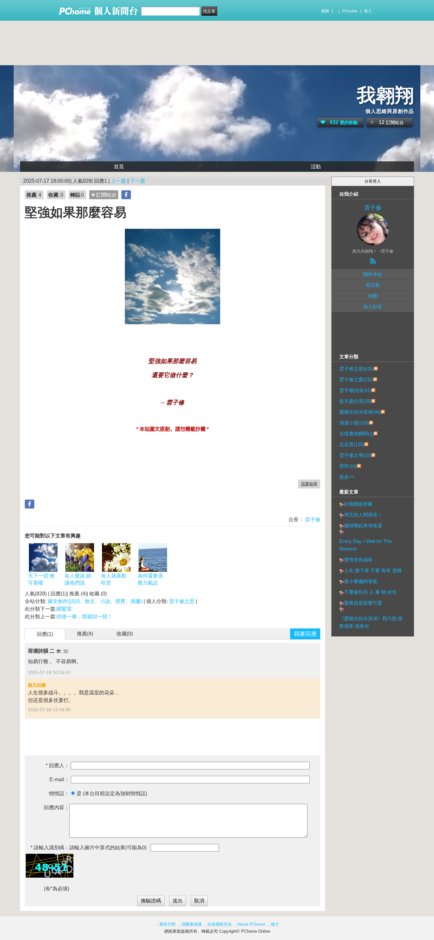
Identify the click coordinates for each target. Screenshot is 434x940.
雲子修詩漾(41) (355, 390)
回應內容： (56, 807)
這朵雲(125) (351, 444)
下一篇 (137, 181)
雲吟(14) (348, 466)
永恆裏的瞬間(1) (356, 433)
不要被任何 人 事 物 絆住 (370, 592)
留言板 (373, 285)
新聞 (325, 11)
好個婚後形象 (358, 504)
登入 (368, 11)
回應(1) (45, 634)
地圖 (372, 295)
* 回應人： (57, 765)
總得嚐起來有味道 (363, 525)
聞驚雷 (64, 609)
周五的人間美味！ (363, 514)
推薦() (85, 633)
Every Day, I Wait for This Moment (365, 544)
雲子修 (312, 519)
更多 (347, 477)
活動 (316, 166)
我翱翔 (385, 95)
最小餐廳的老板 (360, 581)
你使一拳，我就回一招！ (84, 616)
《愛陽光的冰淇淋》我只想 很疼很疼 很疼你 (371, 622)
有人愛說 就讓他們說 (77, 579)
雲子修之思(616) (356, 368)
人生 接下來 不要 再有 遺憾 (373, 570)
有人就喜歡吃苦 (113, 579)
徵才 (275, 924)
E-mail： (59, 779)
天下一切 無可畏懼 (41, 579)
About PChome (251, 924)
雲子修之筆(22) (355, 455)
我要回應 (305, 634)
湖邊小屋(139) (354, 422)
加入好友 (372, 306)
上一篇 (118, 181)
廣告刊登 (167, 924)
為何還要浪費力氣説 (150, 579)
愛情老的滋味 (358, 559)
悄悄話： (59, 793)
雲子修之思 (181, 601)
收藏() (125, 633)
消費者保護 (191, 924)
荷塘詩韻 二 (42, 651)
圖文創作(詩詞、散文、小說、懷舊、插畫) (95, 601)
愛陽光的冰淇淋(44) (360, 412)
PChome (349, 11)
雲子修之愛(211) (356, 379)
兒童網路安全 (219, 924)
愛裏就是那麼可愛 (363, 603)
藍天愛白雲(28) (355, 401)
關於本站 (372, 274)
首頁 (119, 166)
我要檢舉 (309, 483)
